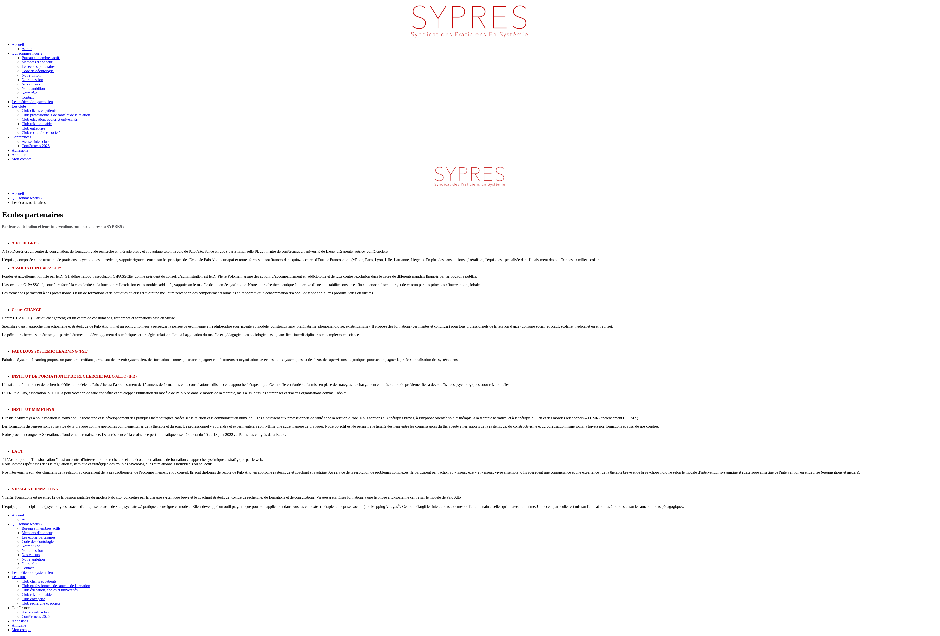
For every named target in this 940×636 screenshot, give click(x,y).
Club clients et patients (39, 110)
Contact (28, 97)
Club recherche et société (41, 133)
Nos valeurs (31, 84)
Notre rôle (29, 93)
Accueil (18, 44)
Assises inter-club (35, 141)
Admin (27, 49)
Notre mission (32, 80)
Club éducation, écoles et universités (50, 119)
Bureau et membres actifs (41, 58)
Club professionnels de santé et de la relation (56, 115)
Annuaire (19, 155)
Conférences (21, 137)
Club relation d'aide (37, 124)
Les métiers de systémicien (32, 102)
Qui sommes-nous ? (27, 53)
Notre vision (31, 75)
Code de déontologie (38, 71)
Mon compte (21, 159)
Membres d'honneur (37, 62)
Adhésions (20, 150)
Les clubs (19, 106)
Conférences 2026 (36, 146)
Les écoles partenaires (38, 66)
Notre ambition (33, 88)
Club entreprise (33, 128)
